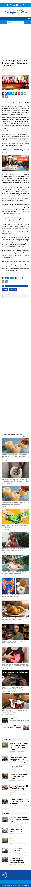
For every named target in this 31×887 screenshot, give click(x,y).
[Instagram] (20, 5)
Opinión (6, 813)
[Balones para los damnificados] (5, 850)
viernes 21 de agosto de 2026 (19, 833)
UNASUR (5, 289)
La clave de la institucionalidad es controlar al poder (17, 860)
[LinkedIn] (13, 5)
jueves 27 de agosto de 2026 (19, 769)
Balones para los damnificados (16, 849)
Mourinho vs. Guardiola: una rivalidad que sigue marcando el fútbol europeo (19, 746)
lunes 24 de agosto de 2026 (18, 824)
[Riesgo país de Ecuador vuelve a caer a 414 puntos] (5, 776)
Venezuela (13, 289)
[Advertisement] (15, 41)
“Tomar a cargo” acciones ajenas (16, 830)
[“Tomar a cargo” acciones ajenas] (5, 830)
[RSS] (23, 5)
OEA (12, 286)
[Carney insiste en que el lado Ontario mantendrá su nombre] (5, 801)
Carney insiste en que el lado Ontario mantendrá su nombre (19, 801)
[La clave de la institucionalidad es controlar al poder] (5, 859)
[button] (29, 18)
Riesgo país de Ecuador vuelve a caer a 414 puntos (19, 776)
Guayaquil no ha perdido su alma (19, 840)
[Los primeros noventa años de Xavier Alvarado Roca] (5, 819)
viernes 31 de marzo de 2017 (11, 70)
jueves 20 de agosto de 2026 (19, 852)
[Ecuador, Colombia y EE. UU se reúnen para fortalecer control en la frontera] (5, 787)
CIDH (7, 286)
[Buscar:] (15, 22)
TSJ (25, 286)
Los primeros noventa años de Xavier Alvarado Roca (19, 820)
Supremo (19, 286)
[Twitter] (10, 5)
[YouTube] (17, 5)
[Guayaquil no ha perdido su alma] (5, 840)
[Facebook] (7, 5)
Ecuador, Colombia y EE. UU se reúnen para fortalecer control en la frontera (19, 789)
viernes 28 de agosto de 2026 (19, 751)
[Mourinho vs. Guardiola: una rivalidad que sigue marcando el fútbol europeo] (5, 745)
